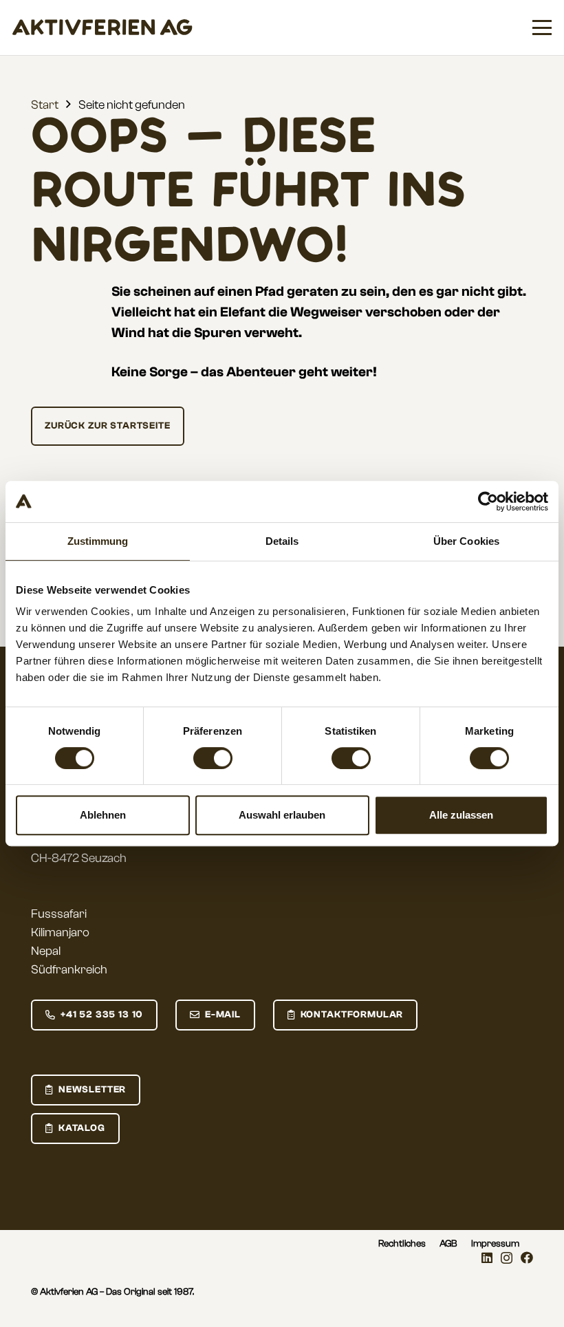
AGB (448, 1243)
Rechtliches (402, 1243)
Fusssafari (59, 914)
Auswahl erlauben (282, 815)
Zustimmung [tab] (98, 541)
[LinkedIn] (486, 1257)
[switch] (212, 758)
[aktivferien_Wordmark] (102, 27)
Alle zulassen (461, 815)
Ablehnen (103, 815)
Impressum (495, 1243)
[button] (542, 27)
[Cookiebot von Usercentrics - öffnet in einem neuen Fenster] (488, 501)
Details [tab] (282, 541)
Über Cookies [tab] (466, 541)
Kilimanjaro (60, 932)
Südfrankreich (69, 969)
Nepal (46, 951)
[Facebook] (527, 1257)
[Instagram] (506, 1258)
